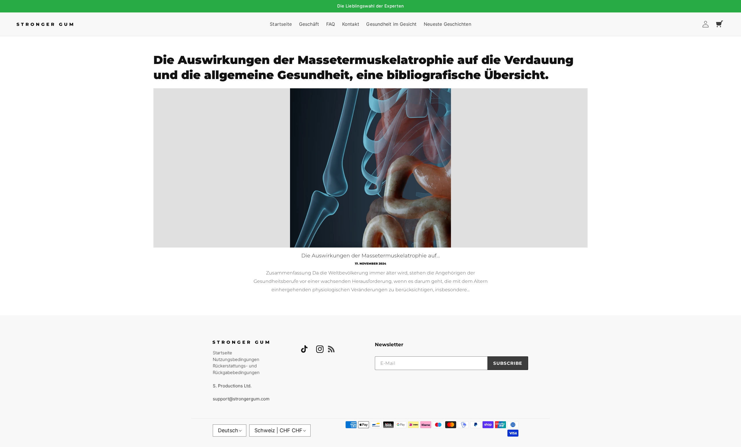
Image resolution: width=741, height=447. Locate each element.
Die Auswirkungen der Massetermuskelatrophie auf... (370, 255)
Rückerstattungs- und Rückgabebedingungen (236, 369)
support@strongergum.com (241, 399)
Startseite (222, 353)
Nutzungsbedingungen (236, 359)
